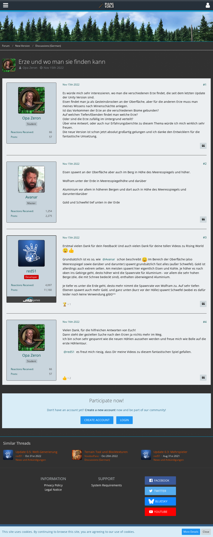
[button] (5, 5)
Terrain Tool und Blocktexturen (106, 452)
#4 (205, 322)
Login (124, 420)
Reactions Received (22, 132)
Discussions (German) (97, 460)
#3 (205, 237)
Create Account (97, 420)
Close (206, 531)
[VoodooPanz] (77, 456)
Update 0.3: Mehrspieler (170, 452)
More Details (190, 531)
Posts (14, 137)
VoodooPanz (91, 456)
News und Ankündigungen (31, 460)
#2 (205, 164)
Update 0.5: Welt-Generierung (36, 452)
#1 (205, 85)
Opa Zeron (30, 68)
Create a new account (100, 410)
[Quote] (203, 146)
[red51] (8, 456)
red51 (70, 352)
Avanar (110, 259)
